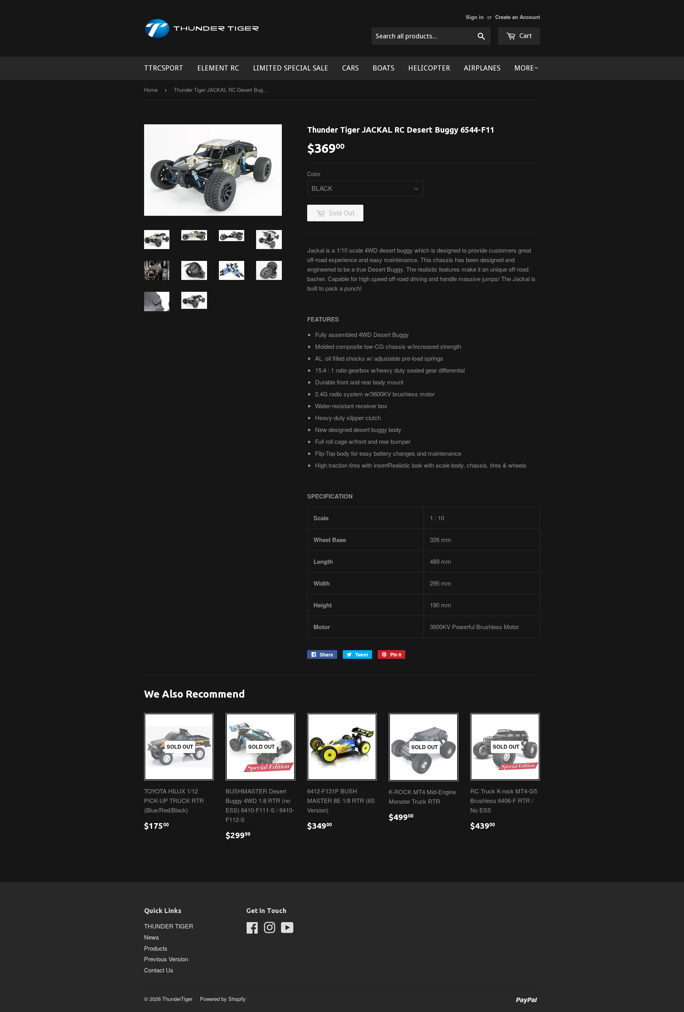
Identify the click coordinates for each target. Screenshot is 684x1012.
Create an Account (517, 17)
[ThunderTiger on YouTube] (287, 930)
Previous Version (166, 959)
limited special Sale (290, 68)
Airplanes (482, 68)
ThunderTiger (177, 998)
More (524, 68)
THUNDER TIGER (168, 926)
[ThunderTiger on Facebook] (252, 930)
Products (155, 948)
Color (314, 174)
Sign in (475, 17)
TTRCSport (163, 68)
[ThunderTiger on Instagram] (270, 930)
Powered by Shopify (223, 998)
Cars (350, 68)
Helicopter (429, 68)
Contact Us (158, 970)
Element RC (218, 68)
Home (151, 89)
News (151, 937)
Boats (383, 68)
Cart (525, 36)
